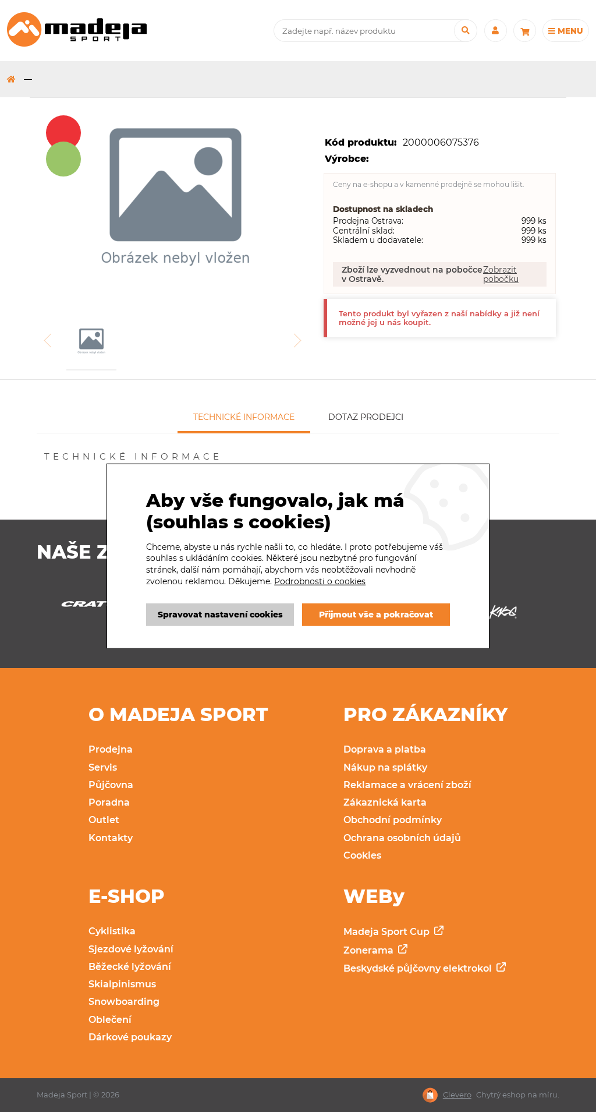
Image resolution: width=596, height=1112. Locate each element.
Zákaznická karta (385, 802)
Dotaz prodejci (365, 417)
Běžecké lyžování (129, 966)
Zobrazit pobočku (501, 274)
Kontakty (110, 837)
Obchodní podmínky (392, 819)
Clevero (457, 1094)
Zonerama (369, 950)
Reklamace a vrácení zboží (407, 784)
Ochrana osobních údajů (402, 837)
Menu (569, 31)
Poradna (109, 802)
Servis (102, 767)
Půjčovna (110, 784)
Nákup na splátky (385, 767)
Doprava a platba (384, 749)
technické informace (244, 417)
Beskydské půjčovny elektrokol (418, 968)
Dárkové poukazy (130, 1037)
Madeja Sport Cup (387, 931)
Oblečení (110, 1019)
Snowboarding (123, 1001)
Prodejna (110, 749)
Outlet (103, 819)
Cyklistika (112, 931)
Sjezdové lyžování (130, 949)
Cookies (362, 855)
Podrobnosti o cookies (320, 581)
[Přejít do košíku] (524, 30)
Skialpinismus (122, 984)
